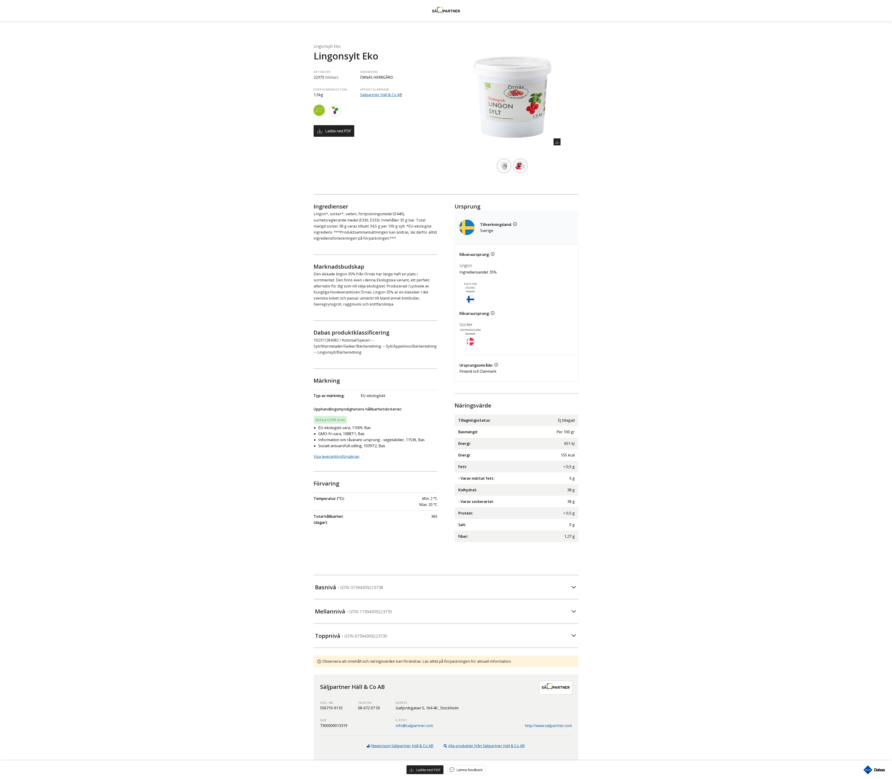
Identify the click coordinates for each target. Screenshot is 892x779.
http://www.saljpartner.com (548, 725)
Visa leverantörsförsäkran (336, 456)
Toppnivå (351, 635)
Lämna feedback (469, 769)
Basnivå (349, 587)
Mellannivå (353, 611)
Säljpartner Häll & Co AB (381, 94)
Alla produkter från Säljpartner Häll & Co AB (486, 745)
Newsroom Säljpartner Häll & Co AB (402, 745)
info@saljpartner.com (414, 725)
